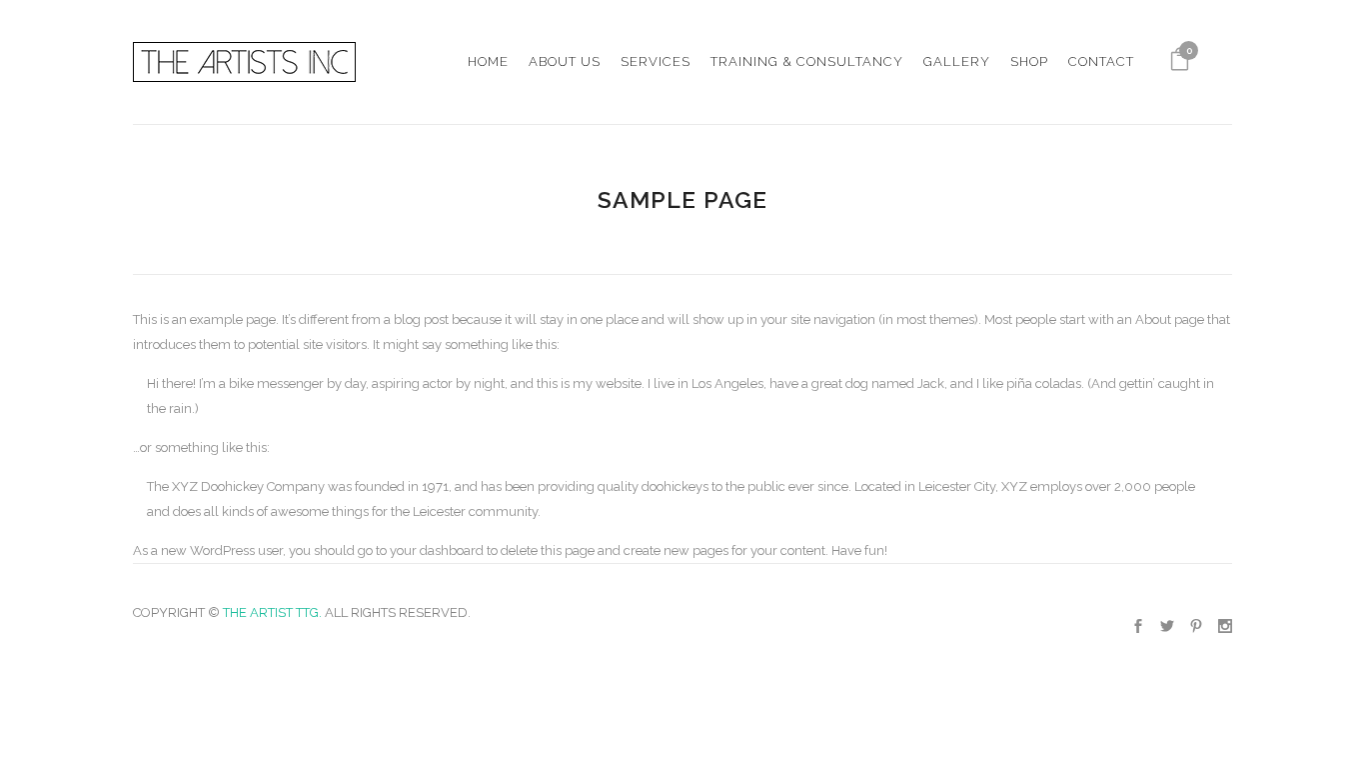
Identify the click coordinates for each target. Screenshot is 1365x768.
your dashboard (437, 550)
